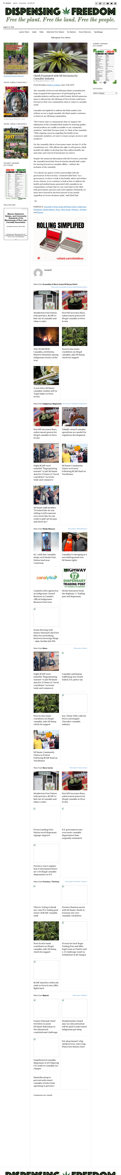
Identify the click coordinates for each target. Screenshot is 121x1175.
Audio (34, 32)
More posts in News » (80, 648)
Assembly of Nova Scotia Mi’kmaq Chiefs (60, 206)
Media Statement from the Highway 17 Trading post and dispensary (73, 593)
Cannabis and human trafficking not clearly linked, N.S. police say (72, 676)
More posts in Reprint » (80, 995)
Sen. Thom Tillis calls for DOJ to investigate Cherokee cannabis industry (74, 720)
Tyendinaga (98, 32)
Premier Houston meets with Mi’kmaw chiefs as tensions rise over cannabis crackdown (73, 911)
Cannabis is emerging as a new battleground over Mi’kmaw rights (74, 557)
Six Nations (71, 32)
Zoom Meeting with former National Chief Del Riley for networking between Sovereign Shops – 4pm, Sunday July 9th (46, 635)
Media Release (49, 209)
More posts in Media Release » (77, 529)
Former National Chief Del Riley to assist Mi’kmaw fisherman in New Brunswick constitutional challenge (46, 1026)
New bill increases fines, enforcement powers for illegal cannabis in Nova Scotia (73, 317)
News (58, 209)
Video (41, 32)
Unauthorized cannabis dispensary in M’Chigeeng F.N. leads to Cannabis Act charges (46, 1064)
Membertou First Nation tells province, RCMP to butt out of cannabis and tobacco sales (45, 317)
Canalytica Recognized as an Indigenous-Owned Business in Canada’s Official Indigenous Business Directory (46, 596)
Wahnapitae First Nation (60, 37)
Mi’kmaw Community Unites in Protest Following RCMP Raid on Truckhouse (74, 469)
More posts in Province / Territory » (76, 881)
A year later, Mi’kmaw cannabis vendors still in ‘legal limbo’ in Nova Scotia (45, 392)
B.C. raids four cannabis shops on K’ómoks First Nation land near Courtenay (45, 558)
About (15, 3)
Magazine (22, 3)
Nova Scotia (66, 209)
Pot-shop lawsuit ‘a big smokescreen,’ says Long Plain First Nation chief (74, 1044)
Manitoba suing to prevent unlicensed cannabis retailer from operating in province (44, 1081)
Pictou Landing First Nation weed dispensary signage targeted (45, 832)
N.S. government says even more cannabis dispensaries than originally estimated (72, 833)
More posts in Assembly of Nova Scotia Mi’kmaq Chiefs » (69, 287)
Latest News (24, 32)
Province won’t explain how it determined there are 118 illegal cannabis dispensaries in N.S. (45, 870)
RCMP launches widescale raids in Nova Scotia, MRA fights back (46, 985)
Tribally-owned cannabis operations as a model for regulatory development (74, 432)
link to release (54, 85)
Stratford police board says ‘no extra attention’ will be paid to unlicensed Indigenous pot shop (74, 1025)
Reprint (40, 212)
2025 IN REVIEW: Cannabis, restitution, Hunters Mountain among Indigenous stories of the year (46, 354)
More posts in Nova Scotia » (78, 768)
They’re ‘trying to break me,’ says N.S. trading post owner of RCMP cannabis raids (46, 911)
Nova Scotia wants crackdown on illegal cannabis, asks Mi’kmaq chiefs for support (73, 353)
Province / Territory (79, 209)
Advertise (31, 3)
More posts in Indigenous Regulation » (75, 403)
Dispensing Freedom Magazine (14, 76)
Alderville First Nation (55, 32)
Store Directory (85, 32)
